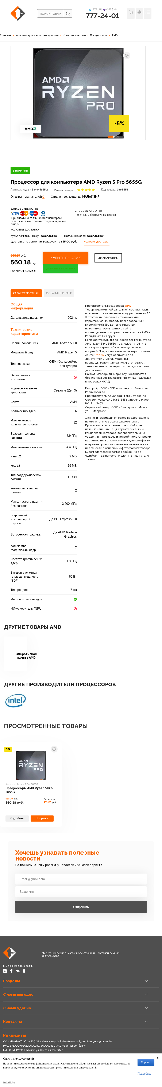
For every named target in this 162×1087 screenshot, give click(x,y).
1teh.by (99, 355)
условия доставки (96, 241)
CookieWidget (9, 1082)
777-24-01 (102, 16)
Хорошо (146, 1062)
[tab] (26, 293)
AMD (128, 305)
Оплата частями (108, 258)
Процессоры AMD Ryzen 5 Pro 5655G (29, 790)
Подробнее (17, 818)
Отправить (81, 907)
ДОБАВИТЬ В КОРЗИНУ (60, 268)
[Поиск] (68, 13)
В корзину (42, 818)
